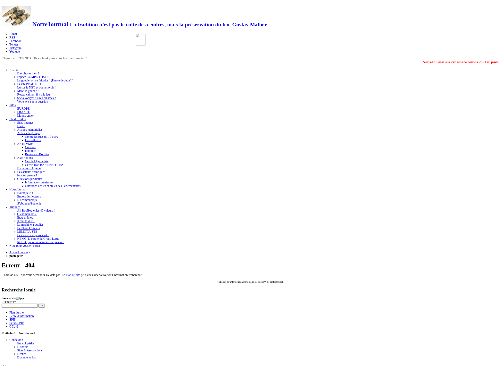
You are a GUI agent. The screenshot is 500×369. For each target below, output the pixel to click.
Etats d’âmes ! (26, 217)
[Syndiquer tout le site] (3, 364)
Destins (21, 354)
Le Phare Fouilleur (28, 228)
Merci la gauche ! (28, 91)
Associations (25, 157)
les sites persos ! (27, 175)
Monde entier (25, 115)
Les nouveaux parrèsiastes (33, 235)
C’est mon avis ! (27, 214)
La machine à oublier (30, 224)
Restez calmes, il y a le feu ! (34, 94)
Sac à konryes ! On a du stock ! (36, 98)
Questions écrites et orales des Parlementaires (52, 186)
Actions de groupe (28, 133)
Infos (12, 105)
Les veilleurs (33, 140)
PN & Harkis (17, 119)
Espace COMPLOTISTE (33, 77)
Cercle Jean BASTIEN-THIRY (44, 164)
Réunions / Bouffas (37, 154)
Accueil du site (18, 252)
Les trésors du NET (29, 84)
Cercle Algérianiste (36, 161)
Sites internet (25, 122)
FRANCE (23, 112)
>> (41, 305)
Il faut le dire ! (26, 221)
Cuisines (30, 147)
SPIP (12, 319)
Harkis (21, 126)
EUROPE (23, 108)
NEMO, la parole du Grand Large (38, 238)
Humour (30, 150)
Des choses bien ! (28, 73)
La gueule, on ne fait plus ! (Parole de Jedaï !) (45, 80)
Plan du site (73, 275)
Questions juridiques (29, 178)
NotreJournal (17, 189)
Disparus (22, 346)
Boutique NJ (25, 193)
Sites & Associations (29, 350)
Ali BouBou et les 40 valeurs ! (36, 210)
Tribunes (14, 207)
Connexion (16, 339)
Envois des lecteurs (29, 196)
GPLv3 (14, 326)
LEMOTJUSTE (27, 231)
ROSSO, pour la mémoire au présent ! (40, 242)
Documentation (26, 357)
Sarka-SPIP (16, 323)
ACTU (13, 69)
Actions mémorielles (29, 129)
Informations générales (39, 182)
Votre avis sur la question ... (34, 101)
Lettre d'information (21, 316)
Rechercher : (9, 301)
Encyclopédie (25, 343)
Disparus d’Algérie (29, 168)
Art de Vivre (25, 143)
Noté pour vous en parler (24, 245)
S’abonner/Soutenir (29, 203)
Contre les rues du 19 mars (41, 136)
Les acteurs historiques (31, 171)
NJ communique (27, 200)
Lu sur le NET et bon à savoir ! (36, 87)
